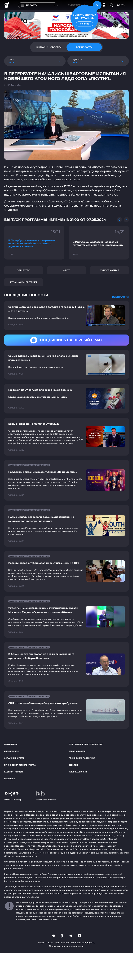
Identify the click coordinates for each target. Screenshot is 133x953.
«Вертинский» (37, 849)
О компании (10, 744)
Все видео (9, 779)
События (73, 765)
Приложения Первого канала (20, 765)
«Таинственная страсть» (59, 849)
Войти (121, 5)
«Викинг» (112, 846)
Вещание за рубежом (46, 800)
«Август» (31, 846)
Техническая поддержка (82, 758)
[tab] (48, 47)
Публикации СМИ (78, 772)
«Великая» (22, 849)
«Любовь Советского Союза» (53, 846)
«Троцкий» (10, 849)
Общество (23, 270)
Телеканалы (32, 897)
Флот (66, 270)
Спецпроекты (11, 751)
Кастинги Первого (13, 772)
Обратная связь (77, 751)
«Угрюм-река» (98, 846)
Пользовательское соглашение (86, 744)
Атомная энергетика (23, 282)
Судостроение (109, 270)
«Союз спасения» (79, 846)
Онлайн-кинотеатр (14, 758)
